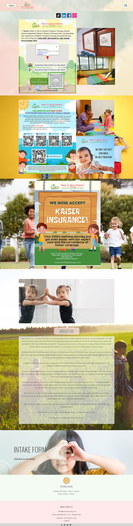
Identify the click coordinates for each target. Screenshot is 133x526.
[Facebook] (69, 15)
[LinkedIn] (64, 15)
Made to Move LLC (66, 506)
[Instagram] (74, 15)
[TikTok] (58, 15)
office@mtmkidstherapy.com (67, 511)
